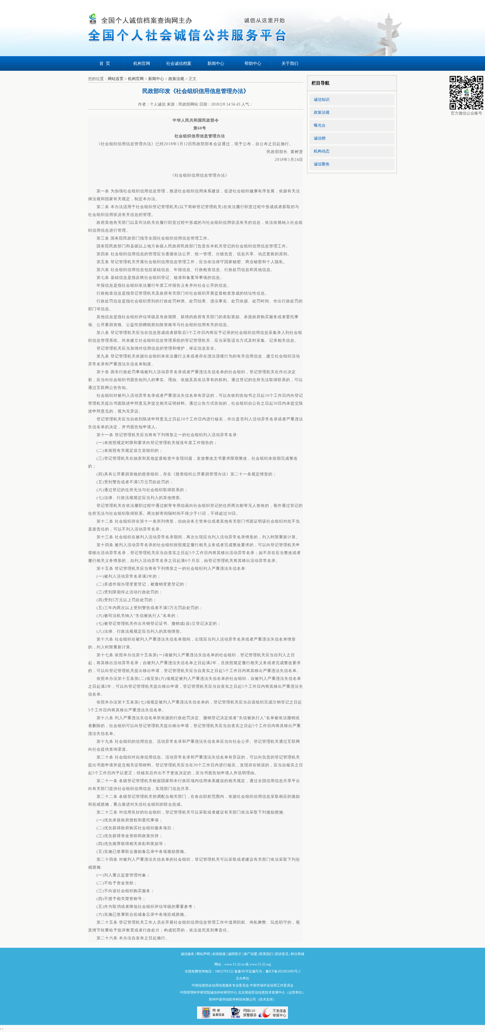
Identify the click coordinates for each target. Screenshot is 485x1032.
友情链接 (219, 954)
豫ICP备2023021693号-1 (283, 971)
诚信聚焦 (322, 164)
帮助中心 (252, 63)
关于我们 (290, 63)
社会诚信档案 (178, 63)
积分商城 (297, 954)
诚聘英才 (234, 954)
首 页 (104, 63)
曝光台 (320, 125)
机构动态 (322, 151)
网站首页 (115, 79)
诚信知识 (322, 99)
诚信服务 (187, 954)
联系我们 (266, 954)
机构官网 (141, 63)
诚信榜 (320, 138)
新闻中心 (215, 63)
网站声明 (203, 954)
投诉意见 (282, 954)
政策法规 (176, 79)
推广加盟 (250, 954)
